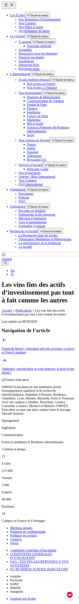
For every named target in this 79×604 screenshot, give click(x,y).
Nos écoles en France (41, 84)
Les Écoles (17, 15)
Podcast (24, 197)
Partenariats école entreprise (37, 214)
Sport (30, 135)
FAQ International (31, 184)
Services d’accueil (31, 165)
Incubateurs (26, 61)
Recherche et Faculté (24, 231)
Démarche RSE (29, 65)
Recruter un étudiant (32, 211)
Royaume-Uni (36, 159)
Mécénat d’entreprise (32, 218)
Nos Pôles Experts (31, 27)
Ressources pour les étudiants (38, 53)
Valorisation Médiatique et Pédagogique (45, 239)
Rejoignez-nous (29, 69)
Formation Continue (32, 226)
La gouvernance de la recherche (40, 243)
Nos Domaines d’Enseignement (40, 19)
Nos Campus (27, 23)
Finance (32, 108)
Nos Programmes (30, 93)
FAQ (22, 201)
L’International (20, 74)
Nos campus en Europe (34, 140)
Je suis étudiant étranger (34, 79)
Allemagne (34, 156)
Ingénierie (33, 112)
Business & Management (43, 97)
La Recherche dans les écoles (38, 235)
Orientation (17, 189)
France (31, 144)
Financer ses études (31, 57)
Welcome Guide (37, 169)
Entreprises (17, 206)
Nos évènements (29, 173)
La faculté (25, 247)
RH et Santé (35, 123)
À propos (25, 42)
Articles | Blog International (37, 176)
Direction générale (39, 46)
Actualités (25, 50)
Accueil (7, 310)
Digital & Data (37, 104)
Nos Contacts (27, 180)
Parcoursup (26, 194)
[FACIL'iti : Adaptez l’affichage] (70, 595)
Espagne (32, 152)
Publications (23, 310)
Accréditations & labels (34, 31)
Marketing (34, 120)
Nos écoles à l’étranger (42, 87)
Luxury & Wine (37, 116)
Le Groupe (17, 36)
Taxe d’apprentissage (33, 222)
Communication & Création (45, 101)
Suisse (31, 148)
